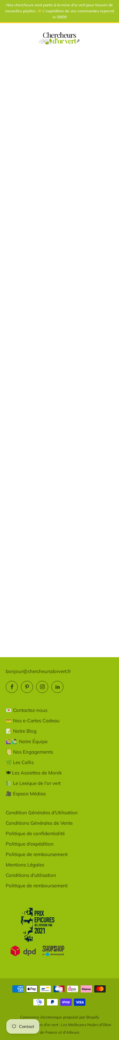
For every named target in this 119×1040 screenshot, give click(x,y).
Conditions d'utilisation (31, 875)
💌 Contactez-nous (26, 710)
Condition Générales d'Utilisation (42, 813)
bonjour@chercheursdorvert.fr (38, 671)
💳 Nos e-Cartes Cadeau (33, 721)
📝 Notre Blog (21, 731)
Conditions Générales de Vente (39, 823)
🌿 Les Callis (20, 762)
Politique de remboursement (37, 854)
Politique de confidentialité (35, 833)
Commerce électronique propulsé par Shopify (59, 1017)
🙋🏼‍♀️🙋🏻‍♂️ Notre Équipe (27, 741)
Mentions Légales (25, 865)
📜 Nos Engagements (29, 752)
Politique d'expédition (30, 844)
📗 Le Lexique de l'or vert (33, 783)
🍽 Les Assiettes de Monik (34, 773)
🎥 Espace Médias (26, 794)
